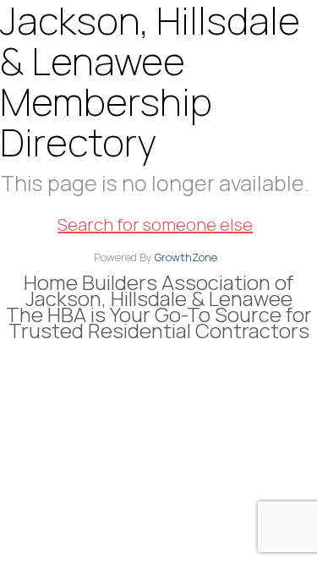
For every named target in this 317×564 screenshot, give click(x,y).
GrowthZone (186, 257)
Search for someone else (155, 224)
